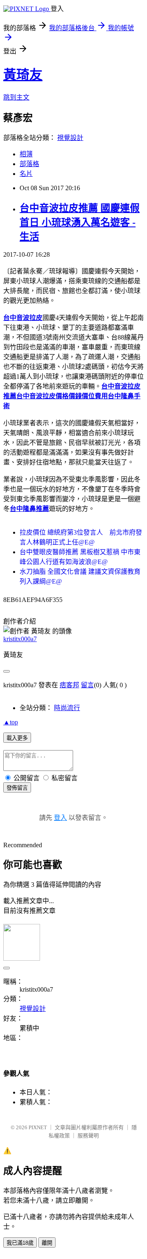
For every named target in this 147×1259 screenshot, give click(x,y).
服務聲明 (88, 1135)
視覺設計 (70, 137)
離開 (47, 1243)
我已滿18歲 (20, 1243)
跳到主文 (16, 97)
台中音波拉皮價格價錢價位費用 (62, 396)
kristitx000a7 (20, 638)
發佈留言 (17, 788)
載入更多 (17, 738)
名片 (26, 173)
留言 (87, 685)
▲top (10, 722)
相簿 (26, 154)
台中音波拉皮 (22, 317)
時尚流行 (67, 707)
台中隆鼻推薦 (29, 508)
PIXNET (38, 1127)
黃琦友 (22, 74)
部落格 (29, 163)
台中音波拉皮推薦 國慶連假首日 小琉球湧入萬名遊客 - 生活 (80, 222)
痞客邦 (69, 685)
